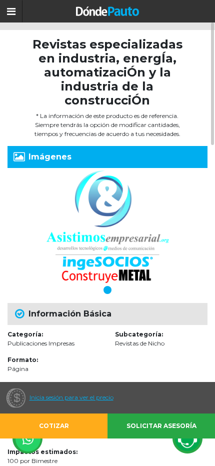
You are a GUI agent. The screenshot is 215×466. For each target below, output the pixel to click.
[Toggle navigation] (11, 11)
